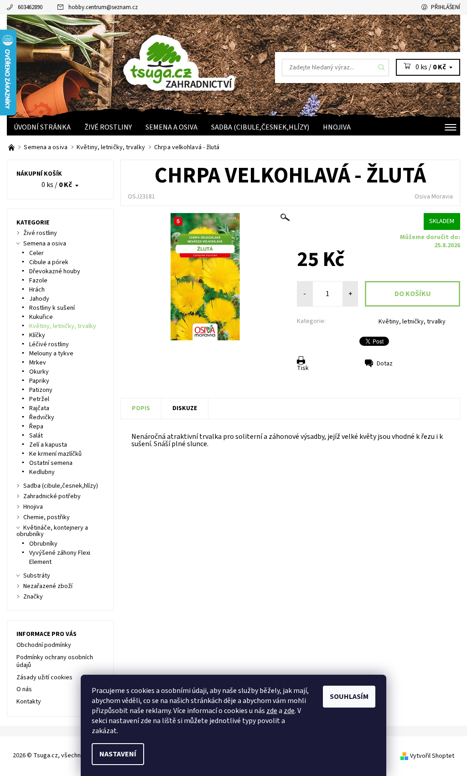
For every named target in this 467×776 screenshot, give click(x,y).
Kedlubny (42, 472)
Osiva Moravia (434, 196)
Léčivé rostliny (49, 344)
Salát (36, 435)
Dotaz (385, 363)
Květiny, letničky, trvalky (412, 321)
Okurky (39, 371)
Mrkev (37, 362)
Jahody (39, 298)
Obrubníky (43, 543)
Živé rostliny (108, 127)
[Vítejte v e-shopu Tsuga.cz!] (12, 147)
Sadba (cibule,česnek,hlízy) (260, 127)
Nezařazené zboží (48, 586)
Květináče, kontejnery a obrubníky (52, 531)
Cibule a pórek (48, 262)
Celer (36, 253)
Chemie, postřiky (46, 517)
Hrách (37, 289)
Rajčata (39, 408)
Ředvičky (41, 417)
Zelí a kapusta (48, 444)
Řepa (36, 426)
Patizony (40, 390)
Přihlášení (445, 7)
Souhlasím (349, 697)
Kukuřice (41, 317)
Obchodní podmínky (43, 645)
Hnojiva (337, 127)
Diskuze (184, 408)
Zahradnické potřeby (52, 496)
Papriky (39, 380)
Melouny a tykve (51, 353)
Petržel (39, 399)
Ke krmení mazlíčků (55, 453)
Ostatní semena (51, 463)
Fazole (38, 280)
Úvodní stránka (42, 127)
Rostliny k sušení (52, 307)
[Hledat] (381, 67)
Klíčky (37, 335)
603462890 (30, 7)
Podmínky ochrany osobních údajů (54, 661)
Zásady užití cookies (44, 677)
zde (271, 711)
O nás (24, 689)
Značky (33, 596)
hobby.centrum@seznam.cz (103, 7)
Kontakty (28, 701)
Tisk (303, 368)
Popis (141, 408)
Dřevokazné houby (54, 271)
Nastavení (117, 754)
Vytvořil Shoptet (432, 755)
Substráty (36, 575)
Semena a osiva (171, 127)
